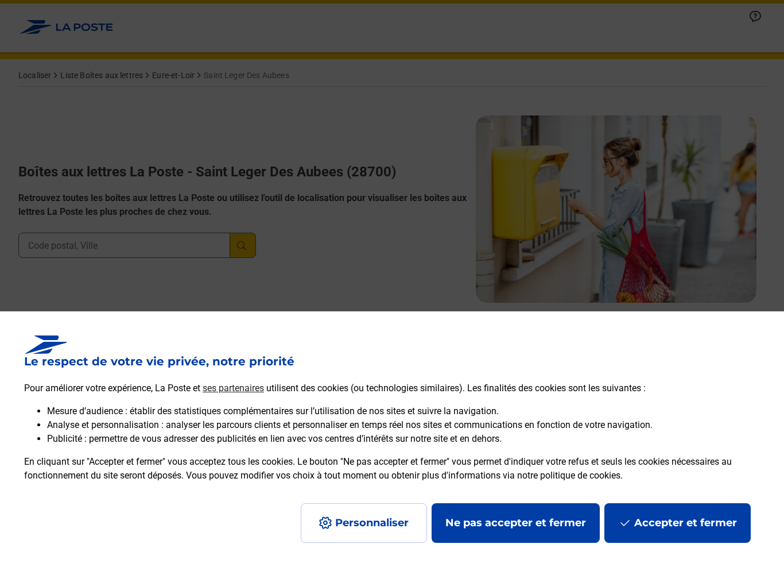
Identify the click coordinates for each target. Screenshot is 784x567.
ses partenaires (233, 388)
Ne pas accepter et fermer (515, 522)
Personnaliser (372, 522)
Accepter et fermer (685, 522)
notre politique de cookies (568, 475)
